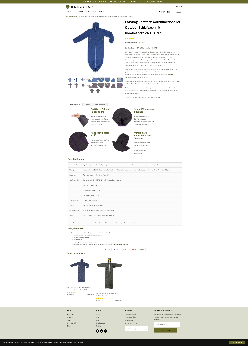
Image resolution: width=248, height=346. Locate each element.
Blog (81, 11)
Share (117, 249)
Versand (87, 105)
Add (134, 249)
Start (69, 11)
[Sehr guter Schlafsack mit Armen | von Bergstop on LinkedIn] (101, 331)
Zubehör (69, 326)
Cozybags (70, 317)
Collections (73, 16)
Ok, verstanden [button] (237, 342)
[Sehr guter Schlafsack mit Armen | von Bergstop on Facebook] (97, 331)
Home (98, 314)
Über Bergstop (91, 11)
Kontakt (102, 11)
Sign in (179, 7)
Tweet (108, 249)
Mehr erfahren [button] (79, 342)
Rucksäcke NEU (71, 323)
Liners (69, 320)
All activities (70, 314)
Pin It (126, 249)
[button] (129, 39)
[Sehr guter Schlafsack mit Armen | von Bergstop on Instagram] (105, 331)
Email (142, 249)
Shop (76, 11)
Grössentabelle (100, 105)
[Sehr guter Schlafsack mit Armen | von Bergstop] (79, 7)
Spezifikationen (75, 105)
